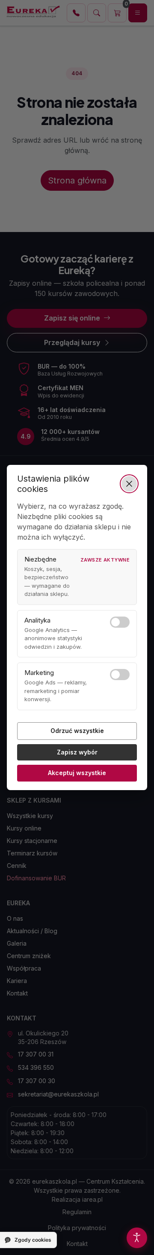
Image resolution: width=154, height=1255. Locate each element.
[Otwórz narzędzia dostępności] (137, 1238)
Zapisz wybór (77, 752)
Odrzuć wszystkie (77, 730)
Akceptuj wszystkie (77, 772)
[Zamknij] (129, 484)
